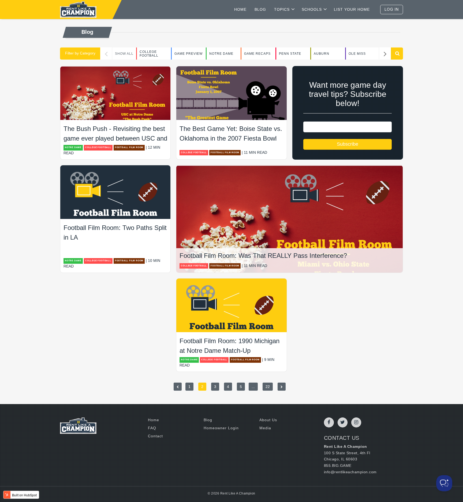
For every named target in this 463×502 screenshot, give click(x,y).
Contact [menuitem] (155, 436)
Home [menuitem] (153, 420)
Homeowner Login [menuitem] (221, 428)
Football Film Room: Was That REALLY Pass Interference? (263, 255)
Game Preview (188, 54)
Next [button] (385, 53)
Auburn (321, 54)
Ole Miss (357, 54)
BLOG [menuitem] (260, 9)
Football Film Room (129, 147)
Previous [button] (106, 53)
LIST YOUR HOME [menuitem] (352, 9)
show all (124, 54)
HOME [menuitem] (240, 9)
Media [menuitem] (265, 428)
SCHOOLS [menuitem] (312, 9)
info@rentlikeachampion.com (350, 472)
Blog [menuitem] (208, 420)
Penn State (290, 54)
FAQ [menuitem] (152, 428)
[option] (153, 53)
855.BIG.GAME (338, 465)
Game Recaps (257, 54)
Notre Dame (221, 54)
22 (268, 386)
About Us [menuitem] (268, 420)
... (253, 386)
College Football (149, 53)
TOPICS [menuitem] (282, 9)
